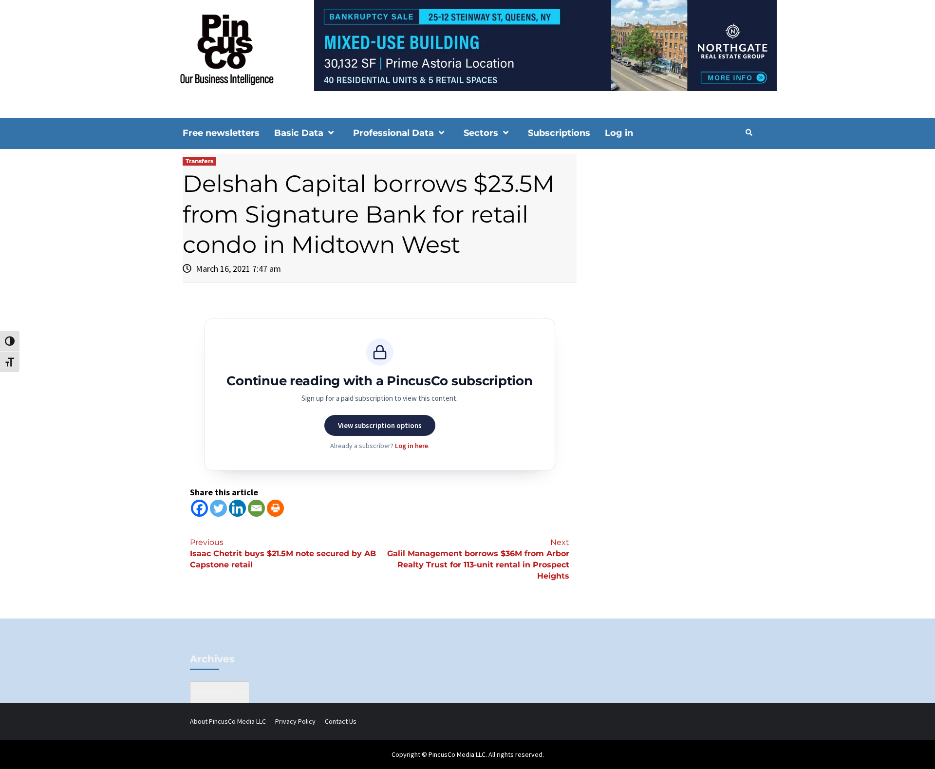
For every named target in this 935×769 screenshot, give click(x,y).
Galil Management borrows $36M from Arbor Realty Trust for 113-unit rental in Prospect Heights (478, 559)
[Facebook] (199, 508)
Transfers (199, 161)
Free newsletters (221, 133)
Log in (619, 133)
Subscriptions (559, 133)
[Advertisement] (669, 237)
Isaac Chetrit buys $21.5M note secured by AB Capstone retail (283, 553)
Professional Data (393, 133)
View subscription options (380, 425)
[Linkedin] (237, 508)
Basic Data (298, 133)
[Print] (275, 508)
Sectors (481, 133)
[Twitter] (218, 508)
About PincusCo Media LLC (228, 721)
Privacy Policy (295, 721)
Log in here (411, 445)
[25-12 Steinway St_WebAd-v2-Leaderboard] (467, 44)
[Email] (256, 508)
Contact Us (340, 721)
